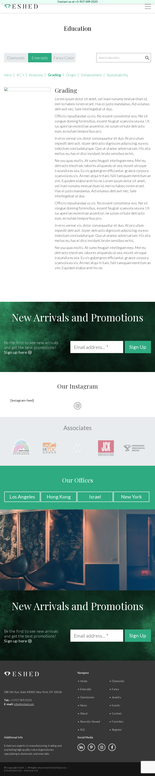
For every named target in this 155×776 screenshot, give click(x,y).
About (84, 713)
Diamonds (16, 57)
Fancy (115, 689)
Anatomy (36, 75)
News (83, 705)
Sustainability (117, 75)
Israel (95, 497)
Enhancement (91, 75)
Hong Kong (59, 497)
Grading (54, 75)
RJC (82, 729)
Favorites (118, 721)
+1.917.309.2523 (18, 700)
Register (117, 729)
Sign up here (16, 352)
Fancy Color (63, 57)
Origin (71, 75)
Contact (117, 713)
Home (83, 681)
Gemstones (87, 697)
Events (116, 705)
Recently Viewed (90, 721)
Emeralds (40, 57)
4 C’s (20, 75)
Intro (8, 75)
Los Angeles (22, 497)
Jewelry (116, 697)
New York (131, 497)
